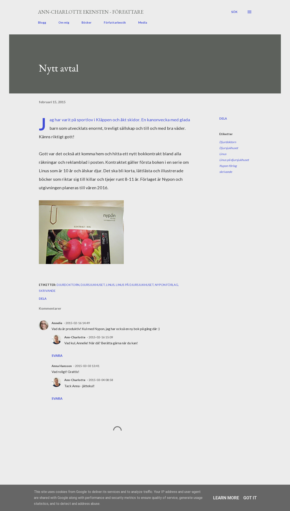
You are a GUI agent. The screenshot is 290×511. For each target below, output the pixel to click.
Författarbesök (115, 22)
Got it (250, 497)
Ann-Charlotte (74, 337)
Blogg (42, 22)
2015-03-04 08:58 (101, 380)
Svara (57, 355)
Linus (222, 154)
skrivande (225, 172)
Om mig (63, 22)
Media (142, 22)
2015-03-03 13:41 (87, 366)
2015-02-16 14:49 (77, 323)
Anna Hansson (62, 366)
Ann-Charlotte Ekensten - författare (91, 11)
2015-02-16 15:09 (101, 337)
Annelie (57, 323)
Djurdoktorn (227, 142)
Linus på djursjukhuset (234, 160)
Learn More (226, 497)
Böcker (87, 22)
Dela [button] (223, 118)
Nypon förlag (228, 166)
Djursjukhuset (228, 148)
